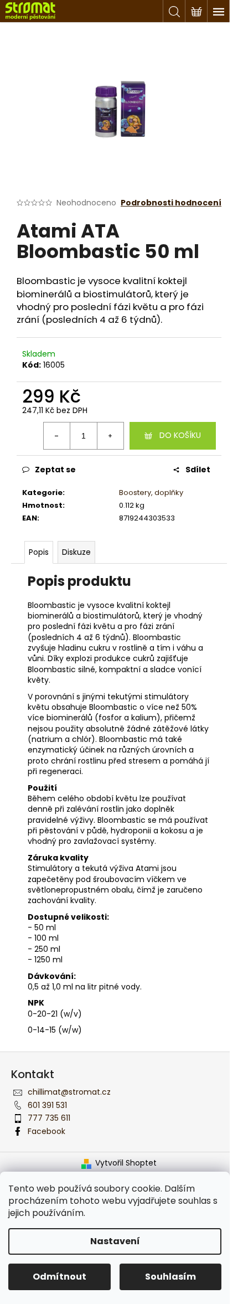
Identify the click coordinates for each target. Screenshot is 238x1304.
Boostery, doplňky (151, 492)
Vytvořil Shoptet (126, 1163)
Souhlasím (170, 1276)
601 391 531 (47, 1105)
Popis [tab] (39, 552)
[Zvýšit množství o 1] (110, 435)
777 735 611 (49, 1117)
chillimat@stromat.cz (69, 1091)
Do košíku (180, 435)
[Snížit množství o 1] (57, 435)
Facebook (46, 1131)
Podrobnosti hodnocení (171, 203)
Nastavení (115, 1241)
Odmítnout (59, 1276)
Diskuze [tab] (76, 552)
